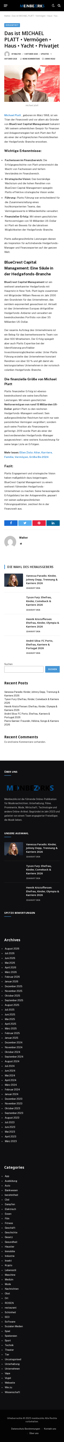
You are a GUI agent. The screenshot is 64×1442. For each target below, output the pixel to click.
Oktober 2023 (12, 1108)
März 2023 (11, 1141)
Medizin (9, 1279)
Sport (8, 1340)
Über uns (34, 1433)
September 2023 (14, 1113)
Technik (9, 1345)
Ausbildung (11, 1181)
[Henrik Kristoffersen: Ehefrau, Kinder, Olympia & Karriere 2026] (13, 623)
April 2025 (10, 1023)
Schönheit (10, 1312)
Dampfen (10, 1204)
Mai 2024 (10, 1075)
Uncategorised (13, 1359)
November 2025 (13, 991)
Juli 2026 (10, 953)
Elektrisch (10, 1209)
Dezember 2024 (14, 1042)
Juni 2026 (10, 958)
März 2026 (11, 972)
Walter (17, 54)
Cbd (7, 1199)
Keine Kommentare (31, 59)
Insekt (8, 1260)
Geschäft (10, 1227)
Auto (7, 1185)
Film (7, 1218)
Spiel (7, 1331)
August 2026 (12, 948)
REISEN (9, 1303)
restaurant (11, 1307)
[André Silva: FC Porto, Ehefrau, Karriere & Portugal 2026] (13, 645)
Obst (7, 1293)
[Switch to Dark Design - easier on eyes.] (53, 5)
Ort (6, 1298)
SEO (7, 1317)
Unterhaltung (12, 1364)
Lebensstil (10, 1270)
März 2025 (11, 1028)
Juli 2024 (10, 1066)
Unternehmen (12, 1368)
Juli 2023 (10, 1122)
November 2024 (14, 1047)
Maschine (10, 1274)
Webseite (10, 1382)
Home (7, 16)
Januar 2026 (11, 981)
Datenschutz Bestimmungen (25, 1428)
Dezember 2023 (13, 1098)
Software (10, 1321)
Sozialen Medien (14, 1326)
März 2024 (11, 1084)
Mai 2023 (10, 1131)
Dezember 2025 (13, 986)
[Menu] (6, 5)
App (7, 1176)
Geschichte (11, 1232)
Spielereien (11, 1335)
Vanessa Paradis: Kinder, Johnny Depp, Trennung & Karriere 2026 (42, 579)
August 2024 (12, 1061)
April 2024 (10, 1080)
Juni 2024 (10, 1070)
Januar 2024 (11, 1094)
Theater (9, 1349)
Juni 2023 (10, 1127)
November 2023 (13, 1103)
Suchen (8, 664)
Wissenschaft (12, 1392)
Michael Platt (12, 115)
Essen (8, 1213)
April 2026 (10, 967)
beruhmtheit (12, 25)
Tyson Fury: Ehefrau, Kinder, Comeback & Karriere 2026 (39, 601)
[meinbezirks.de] (32, 5)
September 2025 (14, 1000)
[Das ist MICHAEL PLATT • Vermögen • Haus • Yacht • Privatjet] (32, 83)
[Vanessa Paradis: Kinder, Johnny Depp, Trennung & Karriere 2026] (13, 580)
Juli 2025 (10, 1009)
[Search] (59, 6)
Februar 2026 (12, 976)
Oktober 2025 (12, 995)
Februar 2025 (12, 1033)
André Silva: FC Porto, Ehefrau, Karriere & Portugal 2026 (39, 644)
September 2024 (14, 1056)
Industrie (10, 1256)
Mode (8, 1284)
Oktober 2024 (12, 1052)
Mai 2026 (10, 962)
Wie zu (8, 1387)
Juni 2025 (10, 1014)
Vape (7, 1373)
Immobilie (10, 1251)
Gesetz (9, 1237)
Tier (7, 1354)
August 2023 (12, 1117)
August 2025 (12, 1005)
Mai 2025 (10, 1019)
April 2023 (10, 1136)
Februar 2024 (12, 1089)
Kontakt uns (50, 1428)
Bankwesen (11, 1190)
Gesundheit (11, 1242)
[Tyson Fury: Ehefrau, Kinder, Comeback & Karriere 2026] (13, 601)
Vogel (8, 1378)
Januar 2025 (11, 1037)
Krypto (8, 1265)
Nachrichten (12, 1288)
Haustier (9, 1246)
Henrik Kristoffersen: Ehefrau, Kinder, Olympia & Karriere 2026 (42, 622)
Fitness (9, 1223)
